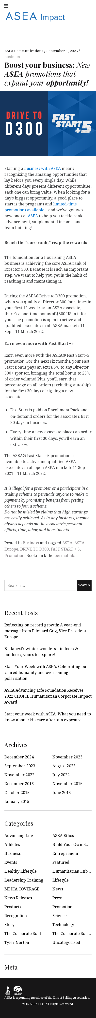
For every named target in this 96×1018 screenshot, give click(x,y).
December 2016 (19, 783)
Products (12, 906)
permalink (64, 555)
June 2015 (61, 792)
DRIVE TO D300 (34, 549)
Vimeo (88, 16)
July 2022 (61, 774)
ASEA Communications (24, 50)
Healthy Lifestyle (20, 871)
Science (59, 915)
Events (10, 862)
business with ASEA (42, 168)
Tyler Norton (16, 942)
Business (12, 56)
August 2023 (64, 766)
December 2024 (19, 757)
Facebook (23, 5)
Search (88, 26)
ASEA (33, 216)
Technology (63, 924)
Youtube (45, 5)
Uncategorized (66, 942)
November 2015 (67, 783)
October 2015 (17, 792)
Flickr (77, 5)
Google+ (88, 5)
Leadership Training (23, 880)
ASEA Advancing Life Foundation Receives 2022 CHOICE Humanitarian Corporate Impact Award (48, 696)
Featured (60, 862)
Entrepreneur (65, 853)
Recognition (15, 915)
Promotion (14, 555)
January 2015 (16, 801)
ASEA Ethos (63, 835)
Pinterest (77, 16)
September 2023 (19, 766)
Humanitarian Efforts (72, 871)
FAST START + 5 (65, 549)
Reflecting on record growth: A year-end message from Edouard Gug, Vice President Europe (45, 631)
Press (57, 898)
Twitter (56, 5)
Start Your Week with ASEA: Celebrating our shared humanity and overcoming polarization (46, 672)
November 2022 (19, 774)
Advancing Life (18, 835)
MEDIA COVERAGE (21, 889)
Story (9, 924)
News (57, 889)
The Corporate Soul (22, 933)
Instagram (34, 5)
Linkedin (66, 5)
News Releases (18, 898)
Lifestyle (60, 880)
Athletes (12, 844)
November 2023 (67, 757)
